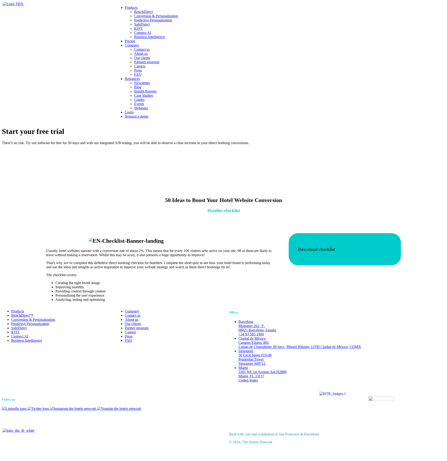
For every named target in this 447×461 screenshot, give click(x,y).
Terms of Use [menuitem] (21, 449)
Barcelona (257, 328)
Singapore (254, 357)
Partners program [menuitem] (146, 62)
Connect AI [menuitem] (142, 33)
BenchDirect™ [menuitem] (22, 315)
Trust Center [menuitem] (20, 445)
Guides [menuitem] (139, 100)
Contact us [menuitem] (142, 49)
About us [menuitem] (141, 54)
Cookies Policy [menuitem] (22, 453)
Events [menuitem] (139, 104)
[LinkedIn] (14, 409)
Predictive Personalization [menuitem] (153, 20)
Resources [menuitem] (132, 79)
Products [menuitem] (131, 8)
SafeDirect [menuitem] (142, 24)
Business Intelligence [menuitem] (149, 37)
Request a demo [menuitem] (136, 116)
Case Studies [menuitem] (143, 95)
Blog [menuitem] (137, 87)
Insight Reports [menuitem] (145, 91)
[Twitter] (38, 409)
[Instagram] (73, 409)
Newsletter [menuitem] (142, 83)
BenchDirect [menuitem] (143, 12)
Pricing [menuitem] (130, 41)
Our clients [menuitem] (142, 58)
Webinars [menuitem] (141, 108)
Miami (262, 374)
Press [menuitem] (138, 70)
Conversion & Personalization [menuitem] (156, 16)
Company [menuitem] (132, 45)
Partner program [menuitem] (137, 328)
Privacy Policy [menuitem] (22, 441)
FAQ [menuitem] (138, 74)
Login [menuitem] (129, 112)
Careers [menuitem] (139, 66)
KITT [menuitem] (138, 28)
